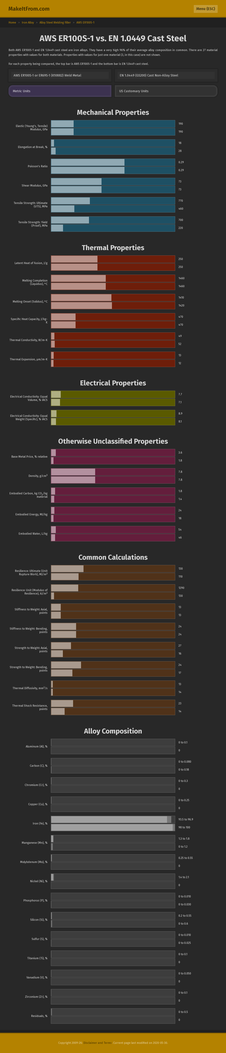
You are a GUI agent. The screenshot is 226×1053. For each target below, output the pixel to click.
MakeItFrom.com (29, 9)
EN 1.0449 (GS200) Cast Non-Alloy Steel (149, 75)
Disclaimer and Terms (97, 1043)
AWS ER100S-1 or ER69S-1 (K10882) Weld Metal (47, 75)
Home (12, 22)
